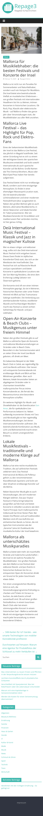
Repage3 (25, 6)
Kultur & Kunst (7, 742)
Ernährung (5, 720)
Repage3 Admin (25, 79)
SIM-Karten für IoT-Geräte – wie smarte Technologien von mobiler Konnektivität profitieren (20, 635)
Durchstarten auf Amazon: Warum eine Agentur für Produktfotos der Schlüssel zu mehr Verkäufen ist (20, 648)
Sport (3, 761)
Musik (6, 57)
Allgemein (5, 713)
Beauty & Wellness (8, 717)
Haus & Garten (7, 731)
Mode (3, 746)
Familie (4, 724)
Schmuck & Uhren (8, 757)
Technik (4, 764)
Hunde (4, 735)
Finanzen (5, 728)
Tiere (3, 768)
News (3, 753)
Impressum (21, 803)
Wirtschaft (5, 772)
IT (2, 739)
